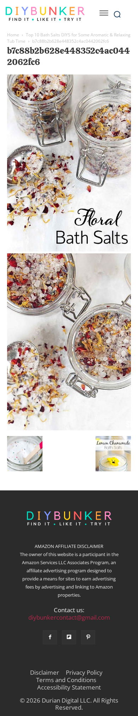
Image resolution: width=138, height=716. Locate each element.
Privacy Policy (84, 672)
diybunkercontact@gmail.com (69, 617)
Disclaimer (44, 672)
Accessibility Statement (69, 687)
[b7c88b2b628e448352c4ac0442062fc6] (69, 428)
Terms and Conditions (66, 680)
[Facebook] (50, 637)
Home (13, 35)
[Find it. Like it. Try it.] (45, 14)
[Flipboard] (69, 637)
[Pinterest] (88, 637)
